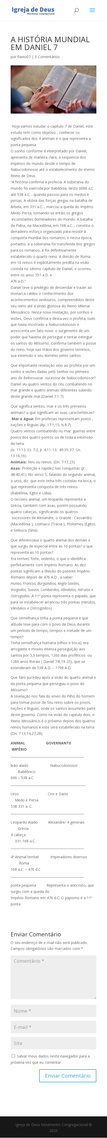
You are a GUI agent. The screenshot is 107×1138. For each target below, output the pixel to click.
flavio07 (24, 56)
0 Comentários (47, 56)
